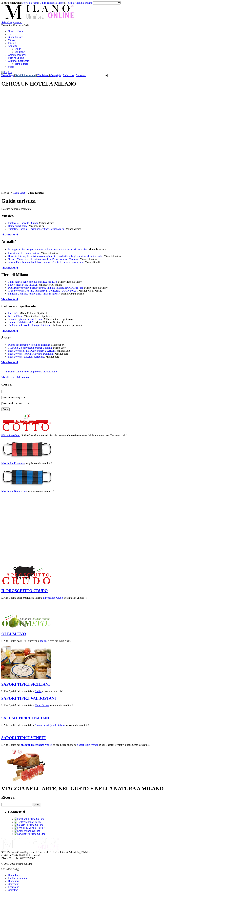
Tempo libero (21, 63)
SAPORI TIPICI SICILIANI (25, 684)
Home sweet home (17, 226)
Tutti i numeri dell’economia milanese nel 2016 (32, 281)
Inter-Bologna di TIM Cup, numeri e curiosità (32, 350)
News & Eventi (16, 31)
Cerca (5, 409)
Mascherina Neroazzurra (14, 491)
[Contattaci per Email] (27, 830)
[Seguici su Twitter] (28, 822)
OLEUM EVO (13, 634)
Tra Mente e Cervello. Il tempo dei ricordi (30, 325)
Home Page (7, 75)
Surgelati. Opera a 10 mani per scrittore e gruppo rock (36, 229)
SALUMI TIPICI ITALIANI (25, 718)
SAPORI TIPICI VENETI (23, 738)
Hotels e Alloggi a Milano (78, 2)
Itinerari (12, 43)
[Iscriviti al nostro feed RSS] (30, 827)
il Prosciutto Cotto (10, 435)
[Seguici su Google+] (29, 824)
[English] (6, 72)
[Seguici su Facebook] (29, 819)
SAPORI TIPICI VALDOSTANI (28, 698)
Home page (19, 192)
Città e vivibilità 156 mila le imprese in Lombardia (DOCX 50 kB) (42, 290)
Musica (12, 40)
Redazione (68, 75)
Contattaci (81, 75)
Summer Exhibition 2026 (21, 322)
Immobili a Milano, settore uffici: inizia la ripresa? (34, 293)
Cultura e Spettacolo (18, 60)
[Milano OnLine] (30, 849)
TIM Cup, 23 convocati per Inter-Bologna (30, 347)
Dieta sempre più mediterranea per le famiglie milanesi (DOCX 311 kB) (45, 287)
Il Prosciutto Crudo (53, 597)
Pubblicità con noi (25, 75)
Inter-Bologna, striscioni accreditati (26, 356)
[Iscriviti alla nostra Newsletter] (30, 833)
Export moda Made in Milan (23, 284)
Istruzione (20, 51)
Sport (11, 66)
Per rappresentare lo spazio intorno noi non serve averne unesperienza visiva (47, 249)
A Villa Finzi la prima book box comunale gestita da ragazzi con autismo (45, 262)
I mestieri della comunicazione (24, 253)
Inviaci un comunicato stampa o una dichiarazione (31, 371)
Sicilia (38, 691)
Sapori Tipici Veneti (87, 744)
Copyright (55, 75)
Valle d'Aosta (42, 705)
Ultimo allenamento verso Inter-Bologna (29, 344)
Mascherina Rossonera (13, 463)
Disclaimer (43, 75)
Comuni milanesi (17, 54)
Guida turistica (15, 37)
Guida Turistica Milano (52, 2)
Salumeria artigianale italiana (50, 725)
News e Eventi (30, 2)
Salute (18, 48)
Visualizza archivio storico (15, 377)
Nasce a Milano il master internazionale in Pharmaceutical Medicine (43, 259)
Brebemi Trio (15, 316)
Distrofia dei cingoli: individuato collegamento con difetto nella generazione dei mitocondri (55, 256)
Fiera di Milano (16, 57)
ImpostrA (13, 313)
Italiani (43, 640)
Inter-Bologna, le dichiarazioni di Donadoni (30, 353)
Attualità (12, 46)
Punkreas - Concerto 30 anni (23, 223)
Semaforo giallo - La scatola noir (25, 319)
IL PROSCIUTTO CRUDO (24, 591)
